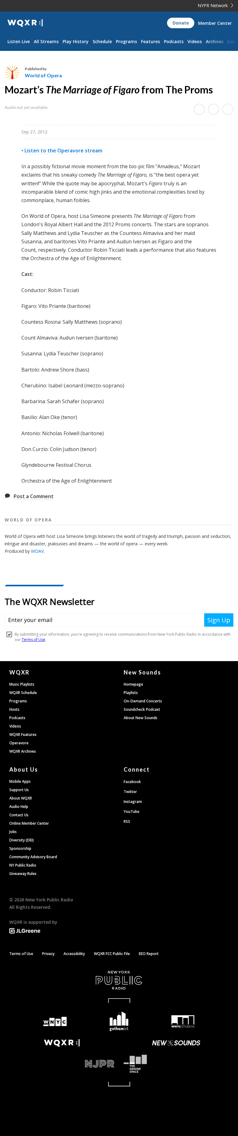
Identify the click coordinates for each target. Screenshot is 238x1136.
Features (150, 41)
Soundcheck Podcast (142, 709)
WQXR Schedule (23, 692)
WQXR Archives (22, 751)
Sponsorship (20, 848)
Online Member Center (29, 823)
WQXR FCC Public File (112, 953)
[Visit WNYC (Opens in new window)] (55, 1021)
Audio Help (18, 806)
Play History (76, 41)
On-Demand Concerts (143, 701)
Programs (126, 41)
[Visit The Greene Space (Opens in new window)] (176, 1064)
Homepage (133, 684)
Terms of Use (21, 953)
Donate (181, 23)
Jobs (13, 831)
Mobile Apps (20, 781)
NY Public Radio (22, 865)
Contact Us (19, 815)
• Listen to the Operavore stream (61, 150)
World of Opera (43, 75)
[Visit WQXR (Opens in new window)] (62, 1043)
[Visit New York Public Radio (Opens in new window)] (119, 980)
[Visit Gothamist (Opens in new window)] (119, 1021)
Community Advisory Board (33, 856)
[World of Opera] (15, 72)
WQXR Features (23, 734)
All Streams (46, 41)
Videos (194, 41)
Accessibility (74, 953)
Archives (214, 41)
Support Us (19, 789)
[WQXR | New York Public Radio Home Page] (25, 23)
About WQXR (20, 798)
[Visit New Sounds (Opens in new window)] (176, 1043)
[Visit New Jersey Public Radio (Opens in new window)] (62, 1064)
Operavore (19, 743)
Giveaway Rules (23, 873)
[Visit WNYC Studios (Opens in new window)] (183, 1021)
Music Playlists (21, 684)
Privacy (48, 953)
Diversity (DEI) (21, 840)
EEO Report (149, 953)
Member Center (215, 23)
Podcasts (173, 41)
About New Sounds (140, 717)
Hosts (14, 709)
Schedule (102, 41)
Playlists (131, 692)
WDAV (37, 551)
